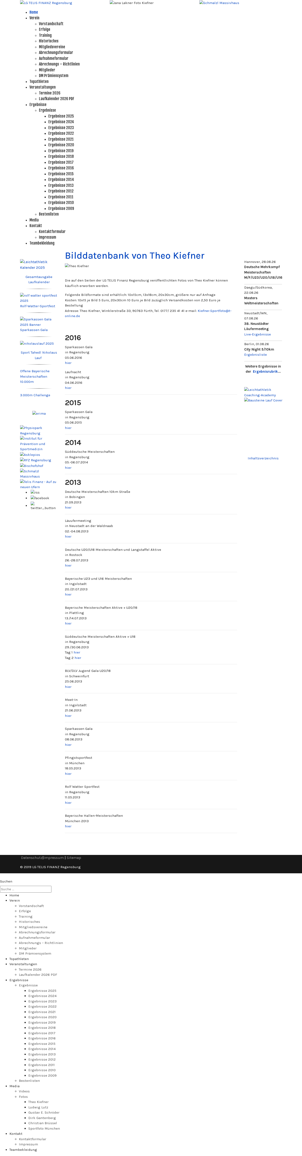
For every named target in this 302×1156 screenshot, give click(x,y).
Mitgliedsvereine (52, 47)
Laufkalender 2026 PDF (56, 98)
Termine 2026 (49, 93)
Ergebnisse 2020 (61, 145)
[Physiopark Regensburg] (39, 430)
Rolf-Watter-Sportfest (37, 306)
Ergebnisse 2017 (61, 162)
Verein (34, 18)
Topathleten (39, 81)
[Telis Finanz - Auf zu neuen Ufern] (39, 484)
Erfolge (44, 29)
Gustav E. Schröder (43, 1112)
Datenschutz (31, 857)
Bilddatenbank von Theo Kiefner (135, 255)
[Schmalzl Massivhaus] (219, 2)
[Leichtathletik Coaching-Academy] (263, 392)
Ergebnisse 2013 (61, 185)
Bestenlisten (49, 214)
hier (68, 363)
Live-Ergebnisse (257, 334)
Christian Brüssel (42, 1123)
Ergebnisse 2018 (61, 156)
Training (45, 35)
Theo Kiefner (38, 1102)
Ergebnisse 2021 (61, 139)
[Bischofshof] (31, 465)
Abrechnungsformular (56, 52)
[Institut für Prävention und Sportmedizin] (39, 443)
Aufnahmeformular (53, 58)
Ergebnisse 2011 (60, 197)
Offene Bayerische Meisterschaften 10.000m (35, 376)
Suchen (6, 881)
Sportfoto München (44, 1128)
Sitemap (74, 857)
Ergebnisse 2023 (61, 127)
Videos (24, 1091)
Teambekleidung (42, 243)
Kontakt (35, 225)
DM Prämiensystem (53, 75)
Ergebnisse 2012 (61, 191)
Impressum (47, 237)
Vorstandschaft (51, 23)
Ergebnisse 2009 (61, 208)
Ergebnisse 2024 (61, 121)
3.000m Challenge (35, 395)
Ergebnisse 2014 (61, 179)
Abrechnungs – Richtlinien (59, 64)
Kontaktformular (52, 231)
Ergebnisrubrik (265, 371)
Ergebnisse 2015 (61, 174)
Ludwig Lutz (38, 1107)
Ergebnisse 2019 (61, 150)
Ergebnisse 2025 (61, 116)
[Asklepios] (30, 454)
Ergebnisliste (255, 354)
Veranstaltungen (42, 87)
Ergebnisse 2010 (61, 202)
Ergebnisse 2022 (61, 133)
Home (33, 12)
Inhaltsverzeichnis (263, 458)
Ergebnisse (37, 104)
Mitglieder (47, 70)
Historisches (49, 41)
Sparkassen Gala (34, 330)
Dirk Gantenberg (42, 1118)
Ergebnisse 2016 (61, 168)
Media (34, 220)
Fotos (23, 1097)
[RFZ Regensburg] (35, 460)
